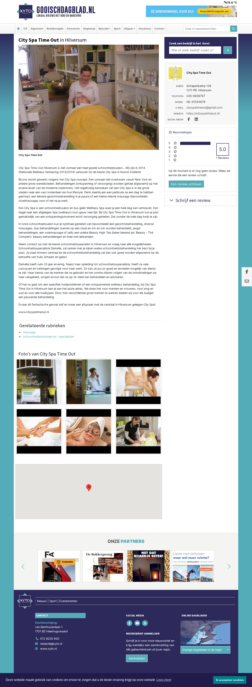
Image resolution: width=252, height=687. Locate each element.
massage (29, 332)
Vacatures (144, 28)
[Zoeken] (233, 29)
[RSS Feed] (145, 623)
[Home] (18, 29)
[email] (247, 281)
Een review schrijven (186, 184)
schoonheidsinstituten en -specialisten (48, 336)
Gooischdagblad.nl (65, 9)
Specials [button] (103, 28)
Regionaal (89, 28)
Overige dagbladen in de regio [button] (202, 649)
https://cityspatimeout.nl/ (203, 113)
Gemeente (73, 28)
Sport (117, 28)
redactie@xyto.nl (51, 643)
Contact (159, 28)
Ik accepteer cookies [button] (230, 679)
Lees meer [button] (164, 679)
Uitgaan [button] (128, 28)
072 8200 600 (49, 638)
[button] (88, 488)
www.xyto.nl (48, 648)
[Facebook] (130, 623)
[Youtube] (137, 623)
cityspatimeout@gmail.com (204, 107)
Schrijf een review (192, 200)
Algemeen (37, 28)
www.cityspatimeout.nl (34, 312)
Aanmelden (137, 658)
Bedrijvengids (55, 28)
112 (25, 28)
